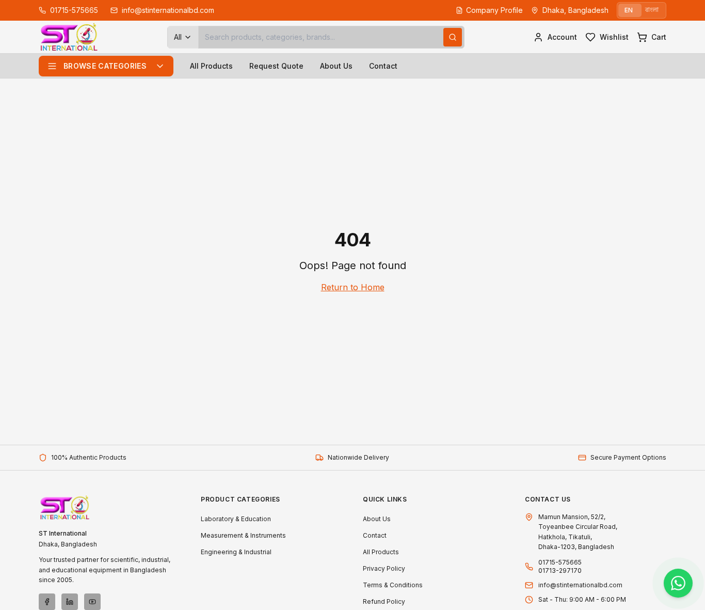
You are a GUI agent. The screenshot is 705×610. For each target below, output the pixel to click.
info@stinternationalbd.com (580, 585)
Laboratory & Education (236, 519)
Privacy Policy (384, 568)
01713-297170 (560, 570)
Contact (383, 65)
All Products (211, 65)
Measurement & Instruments (243, 535)
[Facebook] (47, 601)
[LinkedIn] (69, 601)
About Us (336, 65)
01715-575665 (560, 562)
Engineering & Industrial (236, 552)
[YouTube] (92, 601)
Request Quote (276, 65)
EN (628, 10)
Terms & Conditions (393, 585)
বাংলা (652, 10)
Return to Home (352, 287)
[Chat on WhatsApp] (678, 583)
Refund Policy (384, 601)
